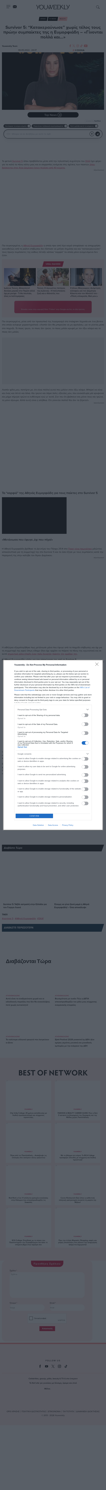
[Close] (97, 665)
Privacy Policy (67, 825)
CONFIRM (34, 816)
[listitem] (53, 709)
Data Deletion (38, 825)
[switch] (85, 715)
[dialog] (53, 745)
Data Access (53, 825)
